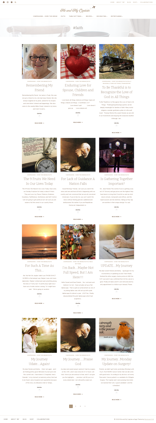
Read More (39, 123)
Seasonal (106, 83)
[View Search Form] (15, 2)
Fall (129, 81)
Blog (129, 2)
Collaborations (146, 2)
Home (112, 2)
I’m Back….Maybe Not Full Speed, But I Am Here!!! (78, 272)
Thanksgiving (125, 83)
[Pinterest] (11, 2)
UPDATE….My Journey (116, 266)
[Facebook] (3, 2)
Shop (32, 419)
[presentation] (39, 61)
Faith (63, 16)
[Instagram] (7, 2)
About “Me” (121, 2)
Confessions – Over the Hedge (45, 16)
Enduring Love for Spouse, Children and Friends (78, 90)
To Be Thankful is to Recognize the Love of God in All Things (116, 92)
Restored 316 (149, 419)
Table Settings (115, 83)
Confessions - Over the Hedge (37, 81)
